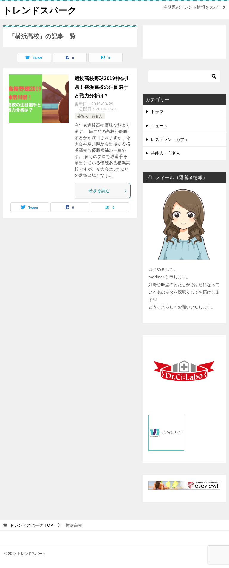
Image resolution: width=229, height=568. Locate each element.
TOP (31, 525)
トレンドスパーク (40, 10)
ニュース (159, 125)
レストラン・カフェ (169, 139)
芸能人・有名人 (89, 116)
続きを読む (99, 190)
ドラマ (157, 111)
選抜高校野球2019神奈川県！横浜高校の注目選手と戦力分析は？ (102, 87)
